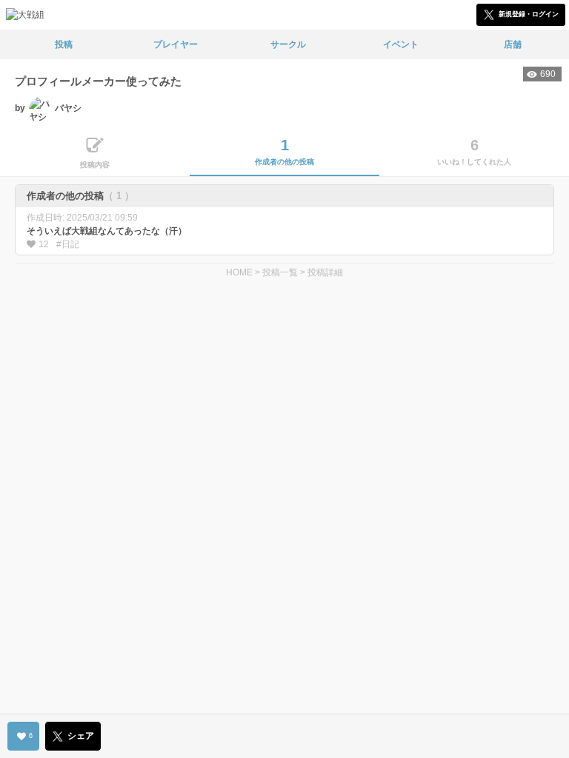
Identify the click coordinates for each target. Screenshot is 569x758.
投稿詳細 (325, 272)
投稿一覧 (280, 272)
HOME (239, 272)
